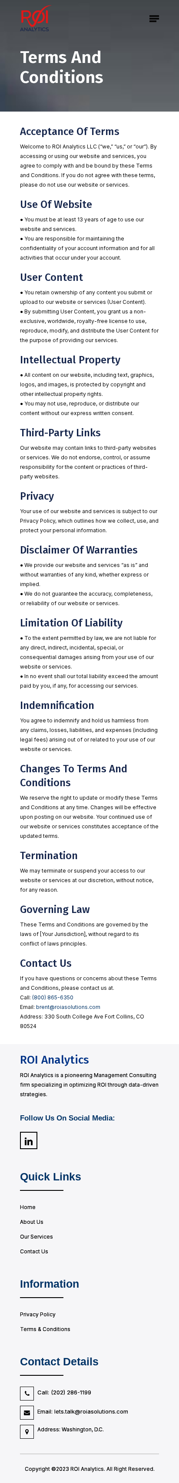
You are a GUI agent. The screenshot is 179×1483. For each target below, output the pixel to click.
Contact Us (34, 1251)
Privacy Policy (38, 1314)
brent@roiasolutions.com (68, 1007)
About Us (31, 1222)
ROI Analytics (54, 1060)
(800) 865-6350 (52, 997)
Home (28, 1207)
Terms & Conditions (45, 1329)
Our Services (36, 1236)
